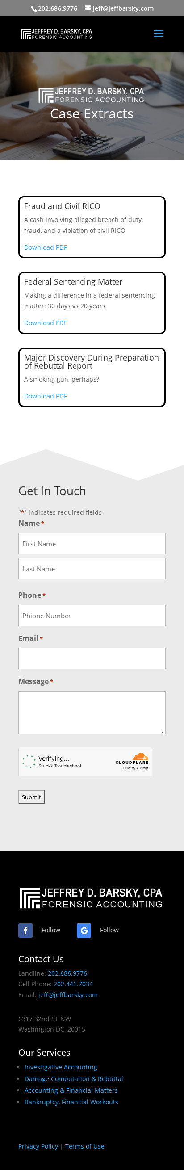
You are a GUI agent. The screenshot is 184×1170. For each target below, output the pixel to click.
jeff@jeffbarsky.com (68, 994)
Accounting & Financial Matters (71, 1090)
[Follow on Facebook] (25, 930)
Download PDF (45, 247)
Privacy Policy (38, 1146)
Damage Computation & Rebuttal (74, 1078)
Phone (32, 595)
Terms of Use (85, 1146)
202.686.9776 (57, 8)
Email (30, 638)
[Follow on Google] (84, 930)
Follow (51, 930)
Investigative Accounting (61, 1067)
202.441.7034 (73, 984)
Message (35, 681)
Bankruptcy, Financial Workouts (71, 1102)
